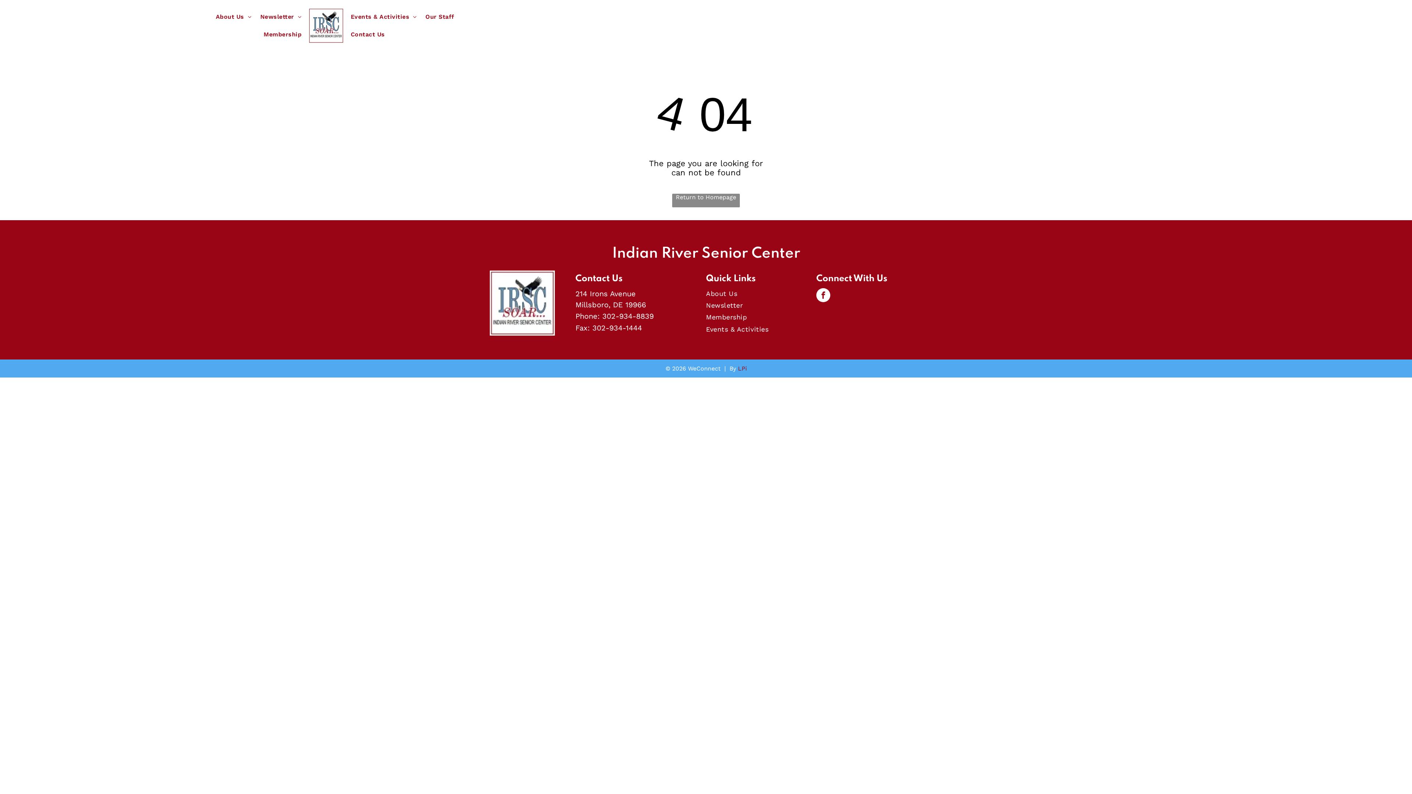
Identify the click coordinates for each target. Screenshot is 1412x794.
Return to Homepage (706, 197)
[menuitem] (233, 16)
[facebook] (823, 296)
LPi (742, 368)
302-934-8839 (628, 316)
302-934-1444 (617, 327)
